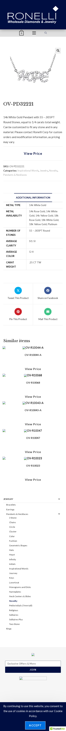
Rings (9, 628)
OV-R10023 (33, 465)
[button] (58, 51)
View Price (33, 153)
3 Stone (12, 517)
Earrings (10, 509)
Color (12, 536)
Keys (11, 577)
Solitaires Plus (16, 619)
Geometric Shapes (18, 545)
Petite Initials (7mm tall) (20, 605)
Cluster (12, 531)
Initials (12, 564)
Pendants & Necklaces (15, 174)
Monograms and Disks (20, 587)
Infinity (12, 559)
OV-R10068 (33, 382)
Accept (35, 725)
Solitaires (13, 614)
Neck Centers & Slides (20, 596)
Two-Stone (14, 624)
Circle (12, 527)
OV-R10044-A (33, 354)
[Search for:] (46, 33)
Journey (13, 573)
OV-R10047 (33, 437)
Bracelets (11, 504)
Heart (12, 554)
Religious (13, 610)
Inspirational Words (28, 170)
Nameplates (15, 591)
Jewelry (44, 170)
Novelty (53, 170)
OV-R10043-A (33, 410)
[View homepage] (33, 14)
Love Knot (14, 582)
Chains (12, 522)
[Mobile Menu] (34, 33)
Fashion (13, 540)
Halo (11, 550)
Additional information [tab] (33, 197)
